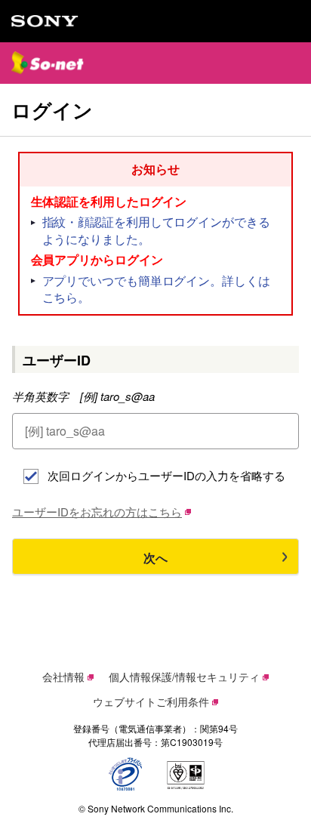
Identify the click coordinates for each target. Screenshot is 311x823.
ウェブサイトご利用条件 (151, 701)
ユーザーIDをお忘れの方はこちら (97, 511)
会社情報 (63, 676)
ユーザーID (57, 360)
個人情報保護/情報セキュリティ (184, 676)
